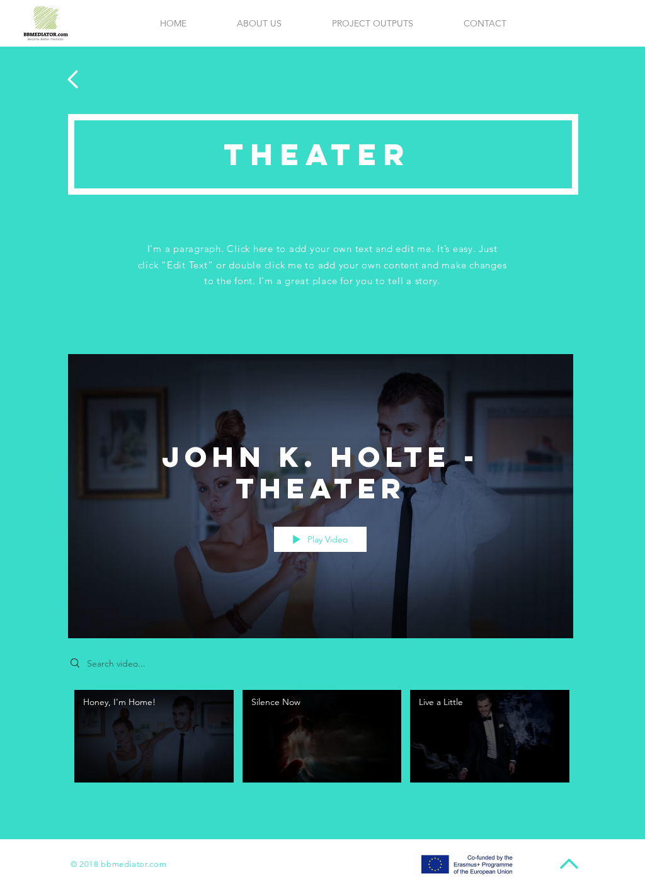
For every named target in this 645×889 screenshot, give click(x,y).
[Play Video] (154, 736)
